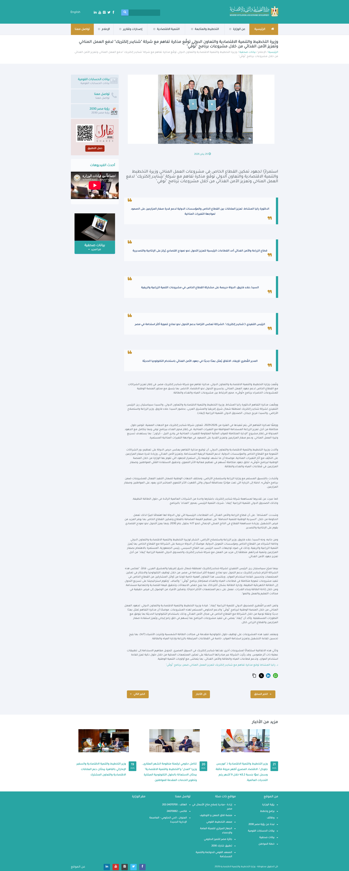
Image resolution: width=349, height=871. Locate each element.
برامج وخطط (267, 811)
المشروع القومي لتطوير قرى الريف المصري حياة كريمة (205, 33)
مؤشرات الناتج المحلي (206, 34)
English (75, 12)
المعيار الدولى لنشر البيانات (167, 34)
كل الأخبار (201, 694)
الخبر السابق (261, 694)
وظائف (270, 818)
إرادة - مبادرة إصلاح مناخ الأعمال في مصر (212, 806)
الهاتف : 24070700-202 (174, 804)
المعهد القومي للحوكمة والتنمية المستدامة (214, 854)
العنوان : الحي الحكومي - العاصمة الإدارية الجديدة (168, 820)
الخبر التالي (139, 694)
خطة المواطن (266, 844)
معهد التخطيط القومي (219, 822)
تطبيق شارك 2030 (221, 846)
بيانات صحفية (95, 34)
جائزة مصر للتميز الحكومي (218, 839)
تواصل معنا (82, 29)
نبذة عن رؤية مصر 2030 (261, 824)
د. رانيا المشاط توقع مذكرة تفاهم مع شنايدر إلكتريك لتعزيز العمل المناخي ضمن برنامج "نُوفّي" (222, 665)
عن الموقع (78, 867)
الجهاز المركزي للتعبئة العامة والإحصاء (216, 830)
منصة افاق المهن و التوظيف (216, 815)
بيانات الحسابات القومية (261, 831)
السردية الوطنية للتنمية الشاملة (114, 34)
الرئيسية (273, 52)
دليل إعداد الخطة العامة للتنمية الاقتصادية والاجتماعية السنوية (118, 33)
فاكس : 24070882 (177, 811)
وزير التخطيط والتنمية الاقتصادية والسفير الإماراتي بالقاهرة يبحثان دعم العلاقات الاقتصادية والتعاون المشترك (101, 770)
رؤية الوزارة (231, 34)
